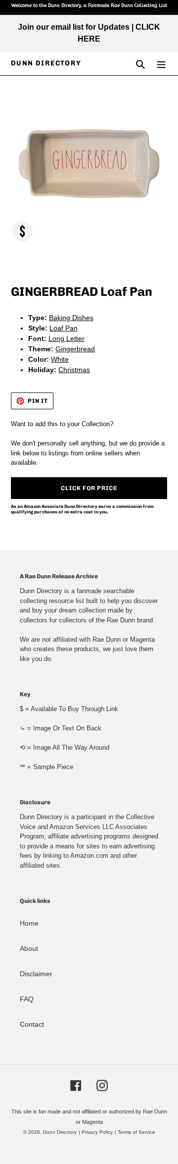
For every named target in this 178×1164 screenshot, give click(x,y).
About (29, 948)
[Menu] (161, 64)
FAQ (27, 999)
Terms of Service (136, 1132)
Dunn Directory (46, 63)
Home (29, 923)
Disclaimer (36, 974)
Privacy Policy (97, 1132)
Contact (32, 1024)
